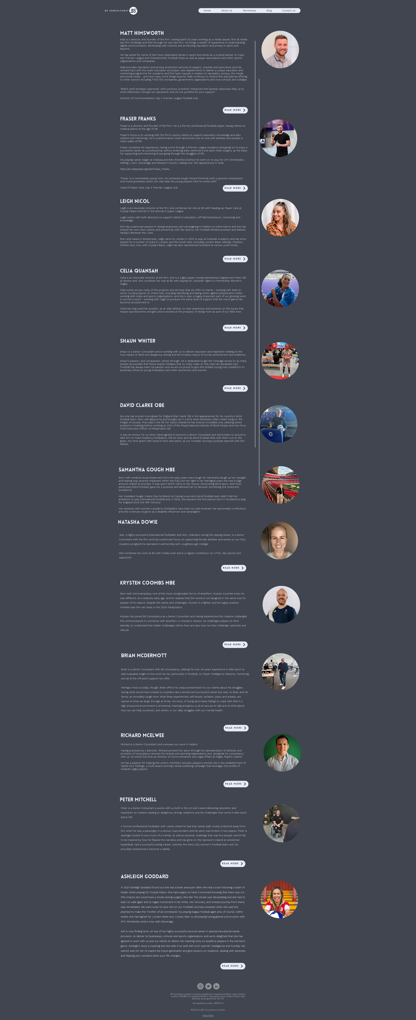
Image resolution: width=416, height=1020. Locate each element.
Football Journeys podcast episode (212, 440)
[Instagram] (200, 986)
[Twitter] (208, 986)
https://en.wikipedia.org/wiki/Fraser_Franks (144, 169)
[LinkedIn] (216, 986)
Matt (122, 39)
